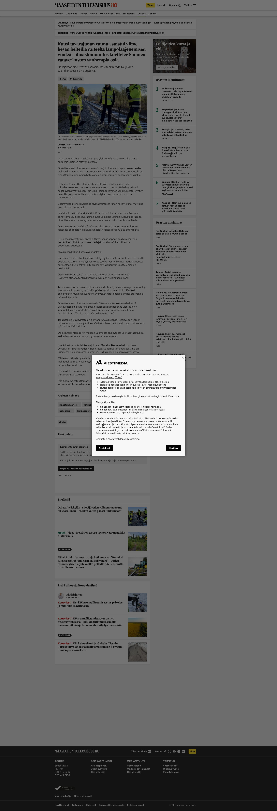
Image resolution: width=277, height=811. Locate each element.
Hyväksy (173, 448)
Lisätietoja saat (118, 439)
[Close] (183, 357)
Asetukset (104, 448)
